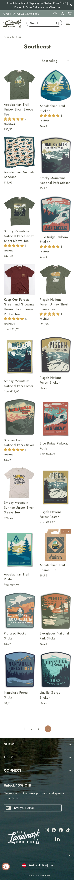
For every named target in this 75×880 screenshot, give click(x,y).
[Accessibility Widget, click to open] (6, 866)
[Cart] (69, 13)
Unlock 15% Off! (17, 785)
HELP (8, 757)
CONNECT (13, 770)
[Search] (57, 23)
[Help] (55, 13)
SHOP (9, 744)
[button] (14, 119)
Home (7, 36)
